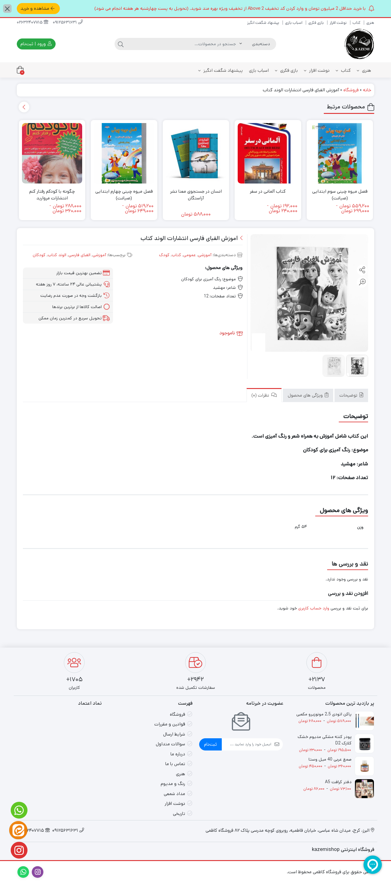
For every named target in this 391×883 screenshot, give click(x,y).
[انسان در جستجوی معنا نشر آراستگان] (196, 153)
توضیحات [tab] (349, 396)
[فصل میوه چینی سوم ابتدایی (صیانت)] (340, 153)
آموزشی (204, 255)
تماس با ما (175, 764)
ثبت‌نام (210, 744)
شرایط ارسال (174, 734)
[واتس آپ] (18, 810)
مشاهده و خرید (34, 8)
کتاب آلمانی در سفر (268, 191)
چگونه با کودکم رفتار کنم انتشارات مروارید (52, 195)
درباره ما (177, 754)
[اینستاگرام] (18, 850)
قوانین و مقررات (169, 724)
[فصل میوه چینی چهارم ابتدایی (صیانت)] (124, 153)
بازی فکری (316, 23)
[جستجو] (121, 44)
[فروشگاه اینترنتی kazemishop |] (359, 44)
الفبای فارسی (79, 255)
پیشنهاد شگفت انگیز (263, 23)
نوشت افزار (338, 23)
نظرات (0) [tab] (260, 396)
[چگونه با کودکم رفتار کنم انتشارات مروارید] (52, 153)
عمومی (189, 255)
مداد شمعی (174, 793)
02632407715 (30, 23)
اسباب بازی (293, 23)
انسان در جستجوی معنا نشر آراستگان (196, 195)
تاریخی (179, 813)
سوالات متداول (170, 744)
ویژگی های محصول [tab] (306, 396)
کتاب (356, 23)
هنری (370, 23)
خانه (367, 90)
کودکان (39, 255)
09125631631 (65, 23)
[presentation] (24, 107)
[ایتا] (18, 830)
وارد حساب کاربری (313, 608)
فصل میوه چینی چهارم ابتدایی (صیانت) (124, 195)
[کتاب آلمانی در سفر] (268, 153)
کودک (164, 255)
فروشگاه (351, 90)
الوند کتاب (57, 255)
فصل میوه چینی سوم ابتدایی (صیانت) (339, 195)
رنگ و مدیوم (173, 783)
